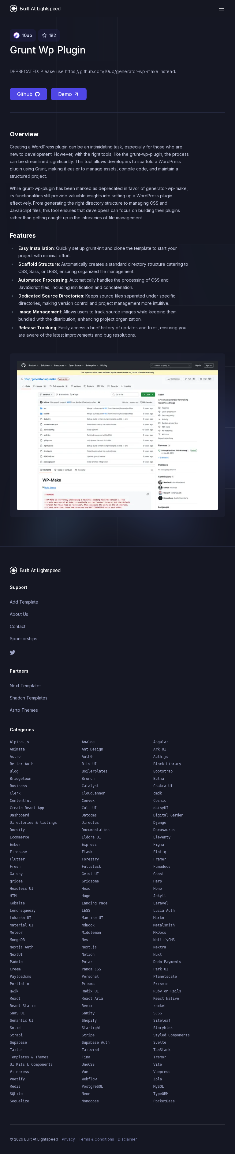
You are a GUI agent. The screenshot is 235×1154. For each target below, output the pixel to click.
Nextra (159, 947)
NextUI (16, 954)
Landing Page (94, 903)
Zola (157, 1079)
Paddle (16, 962)
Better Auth (21, 764)
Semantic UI (21, 1020)
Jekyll (159, 896)
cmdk (157, 793)
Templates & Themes (29, 1057)
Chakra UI (163, 786)
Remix (87, 1006)
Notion (88, 954)
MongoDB (17, 940)
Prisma (88, 984)
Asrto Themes (24, 710)
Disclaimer (127, 1139)
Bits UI (89, 764)
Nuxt (157, 954)
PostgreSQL (92, 1086)
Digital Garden (168, 815)
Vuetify (17, 1079)
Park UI (160, 969)
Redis (15, 1086)
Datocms (89, 815)
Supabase (18, 1042)
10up (27, 35)
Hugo (86, 896)
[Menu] (221, 8)
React (15, 998)
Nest (86, 940)
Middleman (91, 932)
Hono (157, 888)
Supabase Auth (96, 1042)
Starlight (91, 1028)
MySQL (158, 1086)
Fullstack (91, 866)
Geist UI (90, 874)
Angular (160, 742)
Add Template (24, 601)
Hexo (86, 888)
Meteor (16, 932)
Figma (158, 844)
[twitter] (61, 652)
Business (18, 786)
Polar (87, 962)
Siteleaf (161, 1020)
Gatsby (16, 874)
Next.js (89, 947)
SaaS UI (17, 1013)
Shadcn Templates (28, 697)
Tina (86, 1057)
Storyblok (163, 1028)
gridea (16, 881)
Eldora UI (91, 837)
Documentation (96, 830)
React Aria (92, 998)
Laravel (160, 903)
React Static (22, 1006)
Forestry (90, 859)
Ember (15, 844)
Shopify (89, 1020)
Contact (17, 626)
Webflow (89, 1079)
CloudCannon (93, 793)
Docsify (17, 830)
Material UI (21, 925)
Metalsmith (164, 925)
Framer (159, 859)
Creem (15, 969)
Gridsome (90, 881)
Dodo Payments (167, 962)
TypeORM (160, 1094)
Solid (15, 1028)
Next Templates (26, 685)
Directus (90, 822)
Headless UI (21, 888)
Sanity (88, 1013)
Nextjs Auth (21, 947)
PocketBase (164, 1101)
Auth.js (160, 756)
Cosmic (159, 800)
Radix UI (90, 991)
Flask (87, 852)
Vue (85, 1072)
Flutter (17, 859)
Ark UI (159, 749)
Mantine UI (92, 918)
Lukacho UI (20, 918)
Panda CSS (91, 969)
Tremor (159, 1057)
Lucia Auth (164, 910)
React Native (166, 998)
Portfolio (19, 984)
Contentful (20, 800)
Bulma (158, 778)
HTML (14, 896)
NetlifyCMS (164, 940)
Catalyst (90, 786)
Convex (88, 800)
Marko (158, 918)
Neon (86, 1094)
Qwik (14, 991)
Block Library (167, 764)
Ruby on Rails (167, 991)
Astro (15, 756)
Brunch (88, 778)
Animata (17, 749)
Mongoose (90, 1101)
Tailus (16, 1050)
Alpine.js (19, 742)
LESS (86, 910)
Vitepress (19, 1072)
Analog (88, 742)
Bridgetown (20, 778)
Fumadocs (161, 866)
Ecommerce (19, 837)
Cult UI (89, 808)
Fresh (15, 866)
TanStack (161, 1050)
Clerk (15, 793)
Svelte (159, 1042)
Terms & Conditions (96, 1139)
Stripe (88, 1035)
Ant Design (92, 749)
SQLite (16, 1094)
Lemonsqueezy (22, 910)
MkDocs (159, 932)
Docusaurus (164, 830)
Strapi (16, 1035)
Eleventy (161, 837)
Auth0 (87, 756)
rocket (159, 1006)
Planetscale (165, 976)
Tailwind (90, 1050)
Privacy (68, 1139)
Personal (90, 976)
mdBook (88, 925)
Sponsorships (23, 638)
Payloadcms (20, 976)
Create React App (27, 808)
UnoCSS (88, 1064)
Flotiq (159, 852)
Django (159, 822)
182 (52, 35)
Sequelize (19, 1101)
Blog (14, 771)
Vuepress (161, 1072)
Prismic (160, 984)
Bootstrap (163, 771)
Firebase (18, 852)
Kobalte (17, 903)
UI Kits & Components (31, 1064)
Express (89, 844)
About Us (19, 614)
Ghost (158, 874)
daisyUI (160, 808)
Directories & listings (33, 822)
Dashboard (19, 815)
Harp (157, 881)
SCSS (157, 1013)
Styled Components (171, 1035)
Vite (157, 1064)
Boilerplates (94, 771)
